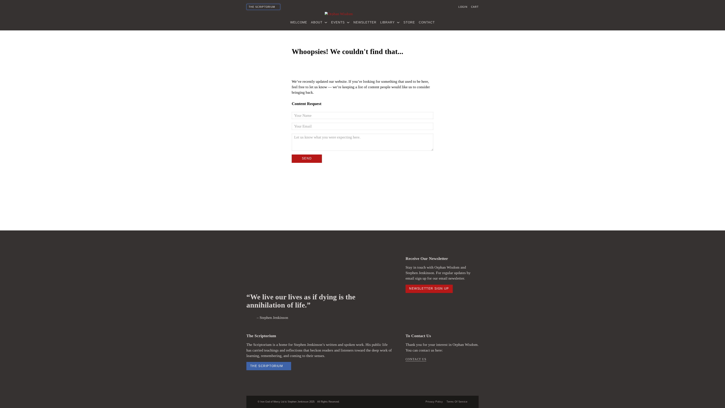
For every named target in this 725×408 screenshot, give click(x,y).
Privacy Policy (434, 401)
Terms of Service (457, 401)
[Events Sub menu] (348, 22)
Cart (475, 6)
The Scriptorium (266, 366)
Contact (427, 22)
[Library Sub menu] (398, 22)
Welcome (298, 22)
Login (462, 6)
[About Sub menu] (325, 22)
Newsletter (364, 22)
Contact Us (416, 359)
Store (409, 22)
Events (338, 22)
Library (387, 22)
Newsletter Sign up (429, 288)
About (316, 22)
